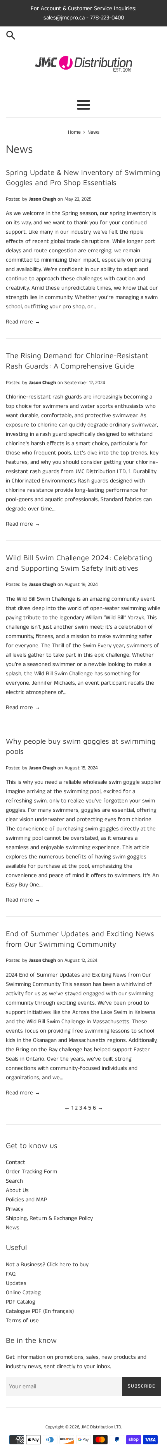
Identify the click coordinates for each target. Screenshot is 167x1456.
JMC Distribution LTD (101, 1427)
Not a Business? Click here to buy (47, 1264)
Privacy (14, 1209)
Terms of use (22, 1320)
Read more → (23, 322)
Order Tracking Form (31, 1172)
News (12, 1228)
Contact (15, 1162)
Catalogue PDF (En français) (40, 1311)
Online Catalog (23, 1292)
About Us (17, 1190)
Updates (16, 1283)
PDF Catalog (20, 1302)
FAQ (11, 1274)
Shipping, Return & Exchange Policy (49, 1218)
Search (14, 1181)
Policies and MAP (26, 1200)
